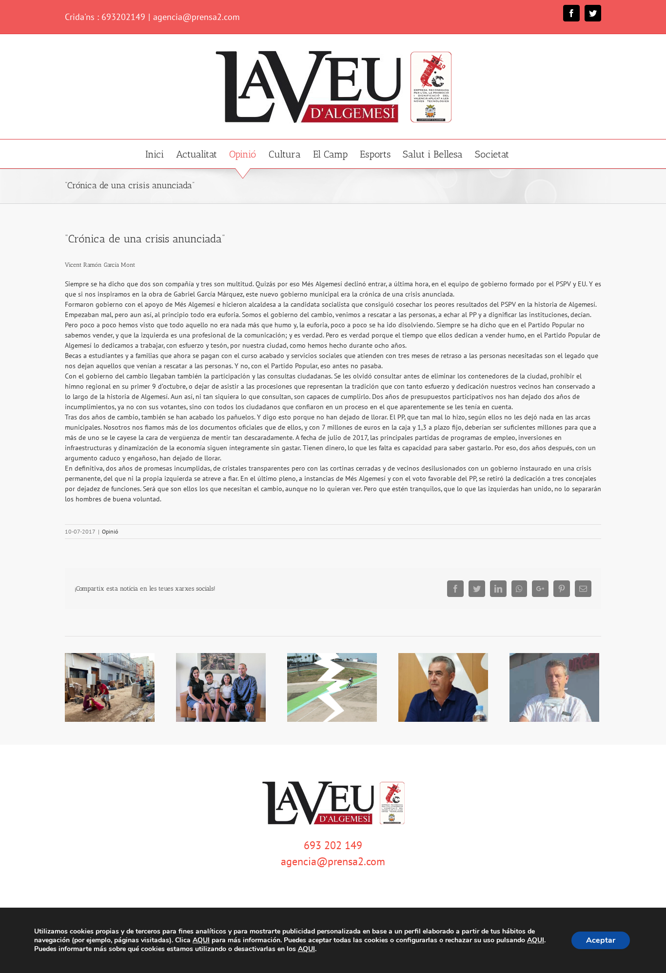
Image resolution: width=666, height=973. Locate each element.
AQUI (201, 940)
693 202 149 (333, 845)
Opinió (110, 531)
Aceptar (600, 940)
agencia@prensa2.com (196, 16)
